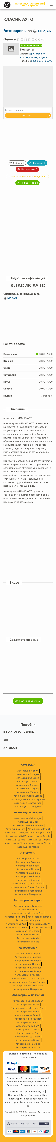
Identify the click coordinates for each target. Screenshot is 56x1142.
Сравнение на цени (34, 1091)
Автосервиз (14, 30)
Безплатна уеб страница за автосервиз (28, 1085)
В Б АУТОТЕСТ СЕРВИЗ (19, 731)
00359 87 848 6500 (41, 60)
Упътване (26, 115)
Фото (23, 1095)
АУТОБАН (10, 748)
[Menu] (51, 5)
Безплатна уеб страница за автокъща (27, 1078)
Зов (5, 739)
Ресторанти (35, 1095)
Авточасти (16, 1091)
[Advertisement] (28, 139)
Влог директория (33, 1098)
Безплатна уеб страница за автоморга (27, 1081)
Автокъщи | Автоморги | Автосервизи (30, 4)
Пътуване (13, 1095)
